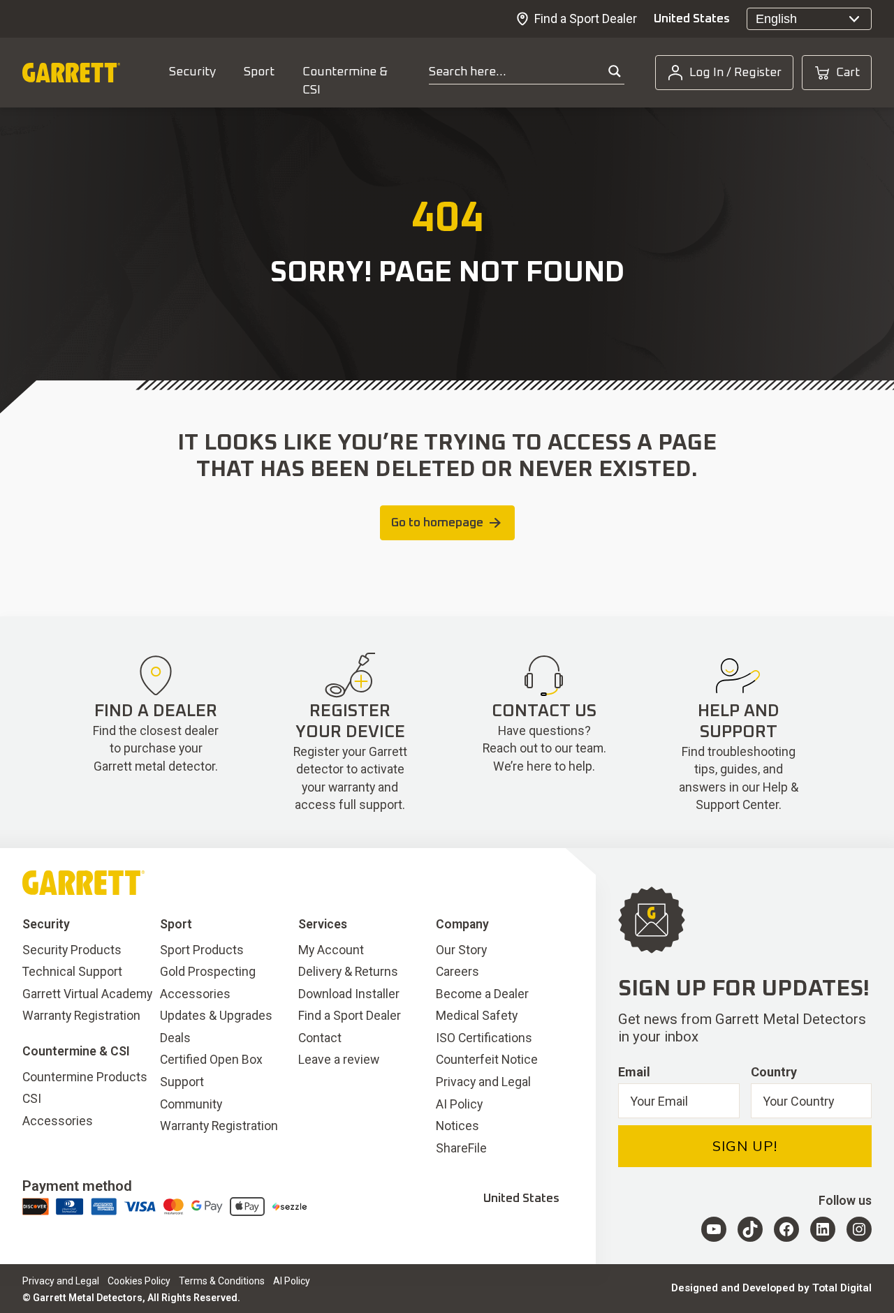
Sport (259, 72)
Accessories (57, 1121)
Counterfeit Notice (487, 1060)
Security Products (72, 950)
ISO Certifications (484, 1038)
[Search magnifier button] (614, 71)
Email (634, 1072)
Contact (320, 1038)
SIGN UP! (744, 1146)
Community (191, 1104)
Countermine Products (84, 1077)
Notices (457, 1126)
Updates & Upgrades (216, 1016)
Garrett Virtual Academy (87, 994)
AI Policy (459, 1104)
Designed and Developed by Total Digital (771, 1288)
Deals (175, 1038)
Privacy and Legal (483, 1082)
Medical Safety (477, 1016)
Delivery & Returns (348, 972)
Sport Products (202, 950)
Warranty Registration (81, 1016)
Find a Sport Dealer (585, 19)
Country (774, 1072)
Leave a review (338, 1060)
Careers (457, 972)
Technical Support (72, 972)
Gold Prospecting (208, 972)
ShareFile (461, 1148)
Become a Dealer (482, 994)
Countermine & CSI (345, 81)
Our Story (461, 950)
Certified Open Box (211, 1060)
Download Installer (349, 994)
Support (182, 1082)
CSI (31, 1099)
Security (192, 72)
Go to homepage (437, 523)
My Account (331, 950)
